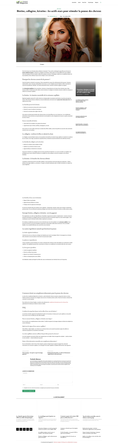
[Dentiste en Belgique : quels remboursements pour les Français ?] (93, 109)
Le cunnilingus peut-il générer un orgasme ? (46, 416)
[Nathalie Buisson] (25, 362)
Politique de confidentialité (67, 442)
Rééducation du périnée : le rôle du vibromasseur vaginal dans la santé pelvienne (59, 353)
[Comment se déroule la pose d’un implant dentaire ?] (93, 117)
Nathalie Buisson (53, 16)
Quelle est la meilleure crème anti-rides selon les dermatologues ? (92, 437)
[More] (76, 64)
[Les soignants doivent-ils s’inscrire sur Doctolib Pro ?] (93, 133)
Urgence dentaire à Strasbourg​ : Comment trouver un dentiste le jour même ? (91, 433)
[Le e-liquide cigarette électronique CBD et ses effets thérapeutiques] (25, 407)
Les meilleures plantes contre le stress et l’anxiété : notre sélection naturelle (82, 101)
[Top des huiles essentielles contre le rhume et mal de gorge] (92, 407)
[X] (27, 429)
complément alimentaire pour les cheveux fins (58, 302)
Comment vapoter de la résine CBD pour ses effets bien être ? (69, 416)
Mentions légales (57, 442)
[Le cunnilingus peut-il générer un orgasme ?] (47, 407)
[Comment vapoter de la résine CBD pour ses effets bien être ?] (70, 407)
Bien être (59, 8)
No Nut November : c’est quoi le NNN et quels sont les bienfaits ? (82, 125)
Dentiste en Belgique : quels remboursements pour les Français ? (81, 108)
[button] (100, 2)
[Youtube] (31, 429)
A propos (75, 442)
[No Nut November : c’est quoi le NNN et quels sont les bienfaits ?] (93, 125)
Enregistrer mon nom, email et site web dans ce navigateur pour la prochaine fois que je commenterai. (41, 387)
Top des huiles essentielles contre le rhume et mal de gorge (91, 416)
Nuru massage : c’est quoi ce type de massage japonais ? (32, 353)
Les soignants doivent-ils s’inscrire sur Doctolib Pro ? (81, 133)
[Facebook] (17, 429)
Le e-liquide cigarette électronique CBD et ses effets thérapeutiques (24, 416)
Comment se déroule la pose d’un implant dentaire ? (81, 117)
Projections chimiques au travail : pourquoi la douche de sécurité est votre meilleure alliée (85, 91)
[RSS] (24, 429)
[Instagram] (21, 429)
